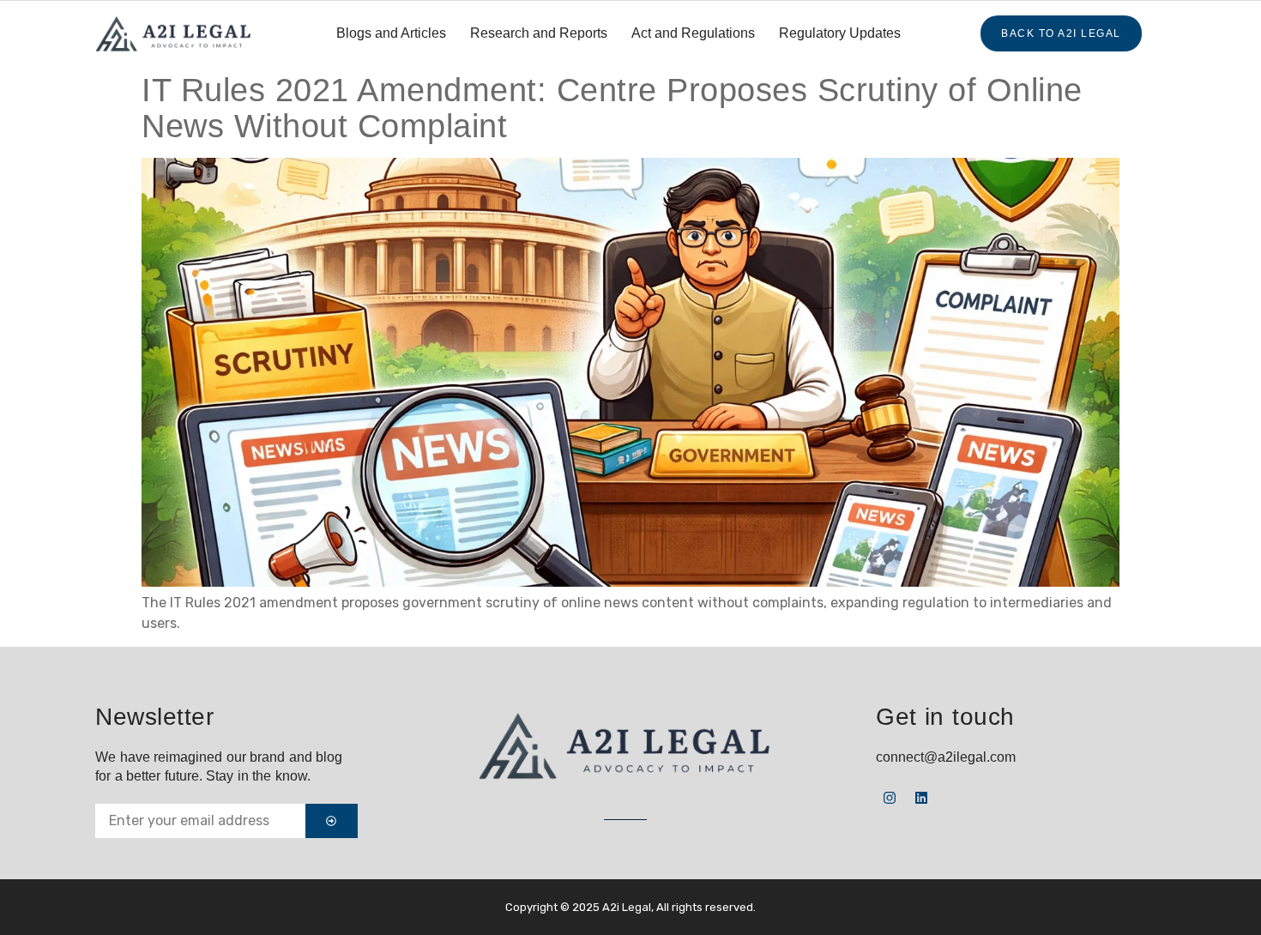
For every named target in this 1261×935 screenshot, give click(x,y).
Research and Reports (538, 33)
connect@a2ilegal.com (946, 757)
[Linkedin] (921, 797)
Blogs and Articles (391, 33)
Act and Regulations (693, 33)
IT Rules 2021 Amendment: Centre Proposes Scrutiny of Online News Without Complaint (612, 108)
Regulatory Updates (840, 33)
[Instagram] (889, 797)
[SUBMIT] (331, 821)
